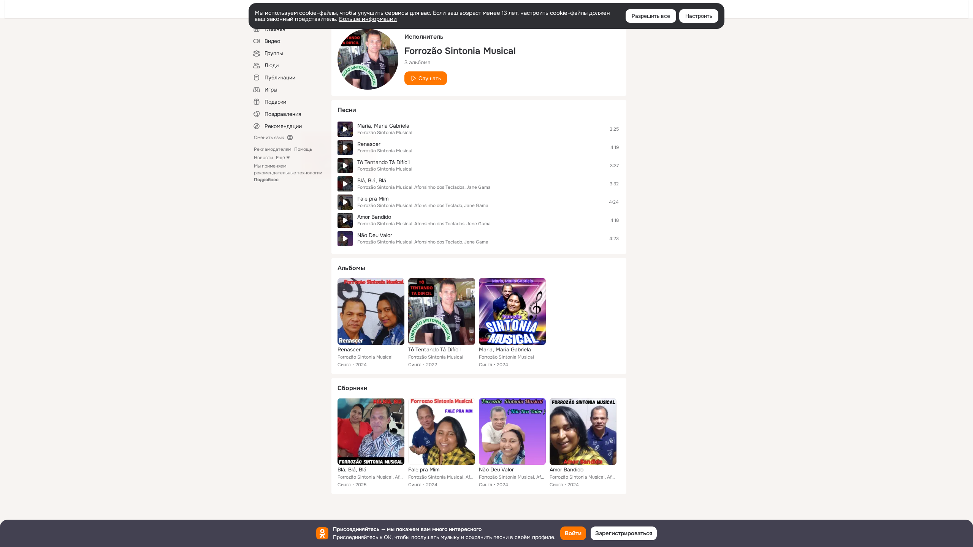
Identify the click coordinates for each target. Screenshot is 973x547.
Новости (263, 158)
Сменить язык (269, 137)
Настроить (698, 16)
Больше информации (368, 19)
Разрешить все (651, 16)
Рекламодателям (272, 149)
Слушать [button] (429, 78)
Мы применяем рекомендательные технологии (288, 173)
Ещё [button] (280, 158)
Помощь (303, 149)
